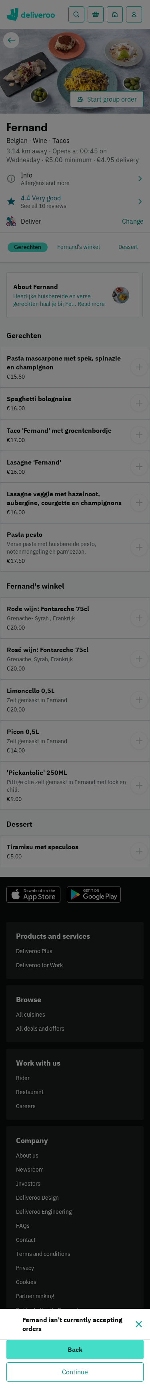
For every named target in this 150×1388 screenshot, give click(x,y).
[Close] (139, 1324)
